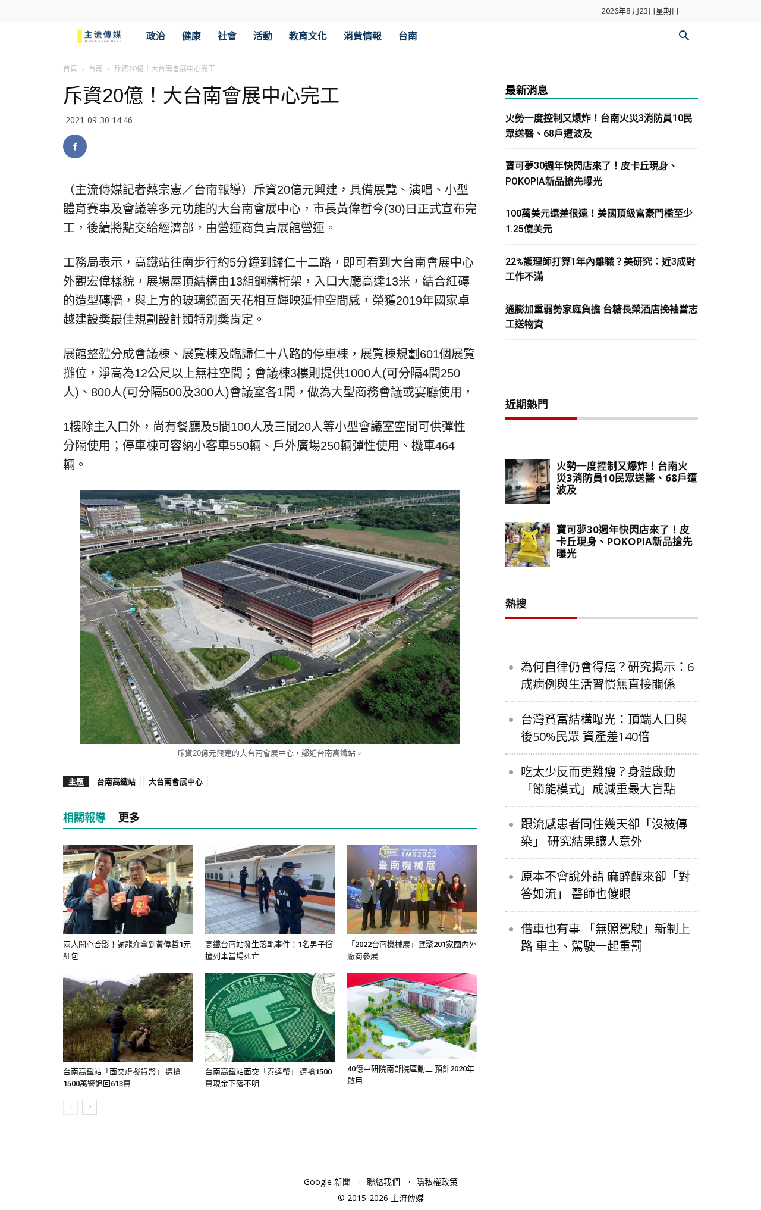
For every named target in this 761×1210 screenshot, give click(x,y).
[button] (683, 37)
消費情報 (363, 36)
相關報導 (84, 817)
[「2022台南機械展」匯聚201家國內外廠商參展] (412, 889)
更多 (129, 817)
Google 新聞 (327, 1181)
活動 (262, 36)
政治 (155, 36)
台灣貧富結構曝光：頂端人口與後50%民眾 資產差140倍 (604, 728)
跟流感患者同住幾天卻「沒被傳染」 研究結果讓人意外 (604, 832)
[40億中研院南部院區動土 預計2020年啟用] (412, 1016)
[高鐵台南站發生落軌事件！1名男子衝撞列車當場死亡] (270, 889)
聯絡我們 (383, 1181)
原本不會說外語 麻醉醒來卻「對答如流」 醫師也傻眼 (605, 885)
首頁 (70, 69)
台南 (407, 36)
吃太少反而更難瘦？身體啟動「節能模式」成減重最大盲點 (598, 780)
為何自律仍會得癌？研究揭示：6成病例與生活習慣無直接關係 (607, 675)
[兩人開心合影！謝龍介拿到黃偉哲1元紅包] (128, 889)
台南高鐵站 (116, 781)
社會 (227, 36)
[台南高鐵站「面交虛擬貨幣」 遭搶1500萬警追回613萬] (128, 1017)
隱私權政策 (437, 1181)
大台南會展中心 (176, 781)
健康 (191, 36)
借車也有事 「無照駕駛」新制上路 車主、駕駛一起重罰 (605, 937)
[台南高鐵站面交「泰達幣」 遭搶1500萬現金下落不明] (270, 1017)
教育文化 (308, 36)
